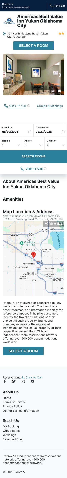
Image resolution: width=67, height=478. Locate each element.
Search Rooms (34, 156)
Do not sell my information (21, 410)
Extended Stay (13, 439)
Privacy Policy (12, 406)
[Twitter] (14, 382)
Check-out (42, 127)
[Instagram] (23, 382)
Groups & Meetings (50, 106)
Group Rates (11, 430)
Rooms (6, 140)
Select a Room (33, 46)
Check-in (7, 127)
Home (7, 398)
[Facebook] (4, 382)
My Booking (11, 426)
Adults (28, 140)
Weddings (9, 435)
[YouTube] (32, 382)
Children (51, 140)
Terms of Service (14, 402)
